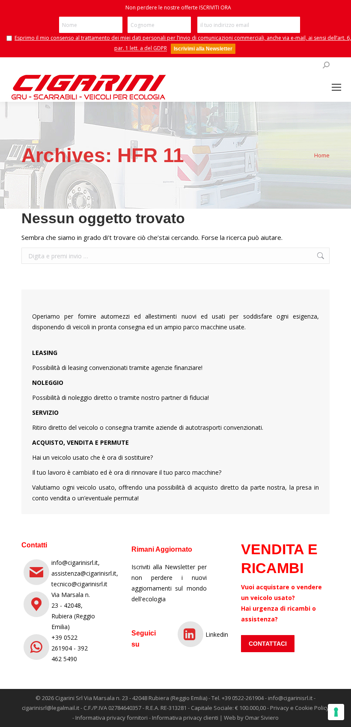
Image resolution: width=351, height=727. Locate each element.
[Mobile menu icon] (336, 87)
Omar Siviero (262, 717)
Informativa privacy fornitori (111, 717)
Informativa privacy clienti (185, 717)
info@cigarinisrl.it (290, 698)
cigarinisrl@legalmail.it (50, 708)
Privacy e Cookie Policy (299, 708)
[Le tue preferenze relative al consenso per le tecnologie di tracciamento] (336, 712)
